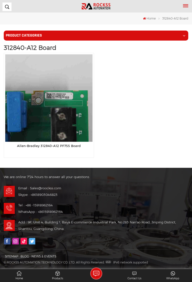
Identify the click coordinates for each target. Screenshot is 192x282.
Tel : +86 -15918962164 (35, 205)
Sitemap (11, 256)
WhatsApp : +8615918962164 (40, 212)
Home (151, 18)
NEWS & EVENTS (44, 256)
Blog (24, 256)
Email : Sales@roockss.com (39, 188)
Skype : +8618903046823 (38, 195)
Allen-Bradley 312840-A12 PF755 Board (49, 146)
